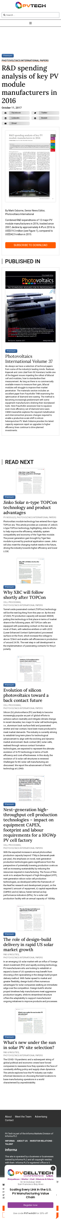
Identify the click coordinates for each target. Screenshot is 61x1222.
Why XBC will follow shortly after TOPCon (24, 595)
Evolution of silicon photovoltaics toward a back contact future (26, 695)
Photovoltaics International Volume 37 (29, 358)
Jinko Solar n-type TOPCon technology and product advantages (30, 507)
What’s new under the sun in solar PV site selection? (29, 1045)
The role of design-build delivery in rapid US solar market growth (28, 944)
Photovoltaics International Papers (25, 60)
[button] (16, 113)
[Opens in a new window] (11, 1150)
